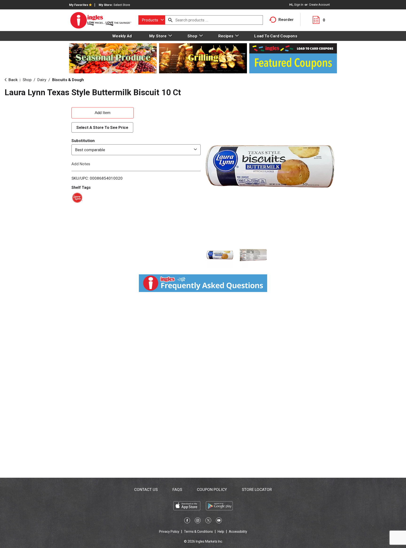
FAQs (177, 489)
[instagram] (198, 521)
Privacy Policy (169, 531)
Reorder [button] (286, 19)
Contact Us (146, 489)
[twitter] (208, 521)
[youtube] (219, 521)
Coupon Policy (212, 489)
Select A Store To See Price (102, 127)
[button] (219, 255)
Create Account (319, 4)
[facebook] (187, 521)
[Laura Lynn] (76, 197)
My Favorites (78, 5)
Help (221, 531)
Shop (27, 79)
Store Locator (257, 489)
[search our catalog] (170, 20)
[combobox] (151, 20)
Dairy (41, 79)
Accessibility (238, 531)
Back (13, 79)
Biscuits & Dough (68, 79)
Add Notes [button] (80, 164)
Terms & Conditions (198, 531)
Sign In (298, 4)
